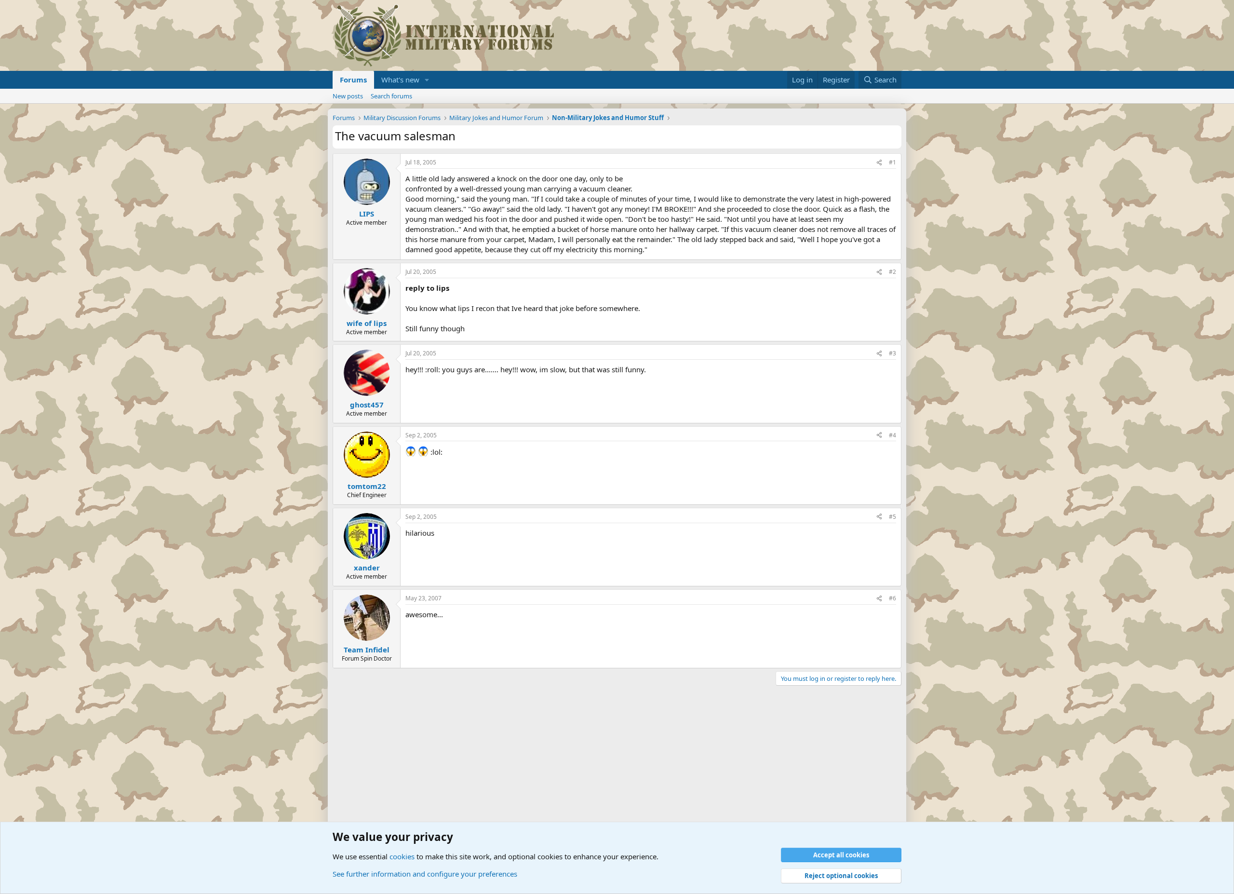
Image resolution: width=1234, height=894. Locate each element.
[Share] (879, 162)
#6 (892, 598)
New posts (348, 96)
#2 (892, 272)
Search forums (391, 96)
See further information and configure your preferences (425, 874)
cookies (402, 856)
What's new (400, 79)
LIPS (366, 213)
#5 (892, 517)
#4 (892, 435)
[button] (427, 80)
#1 (892, 162)
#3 (892, 353)
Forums (353, 79)
